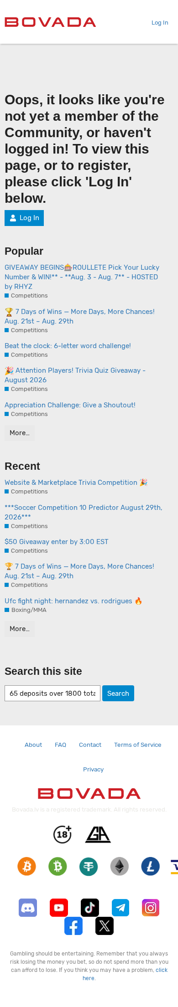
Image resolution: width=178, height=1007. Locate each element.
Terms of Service (138, 744)
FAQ (60, 744)
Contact (90, 744)
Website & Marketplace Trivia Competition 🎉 (76, 482)
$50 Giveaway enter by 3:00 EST (57, 542)
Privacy (93, 769)
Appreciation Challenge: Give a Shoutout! (70, 405)
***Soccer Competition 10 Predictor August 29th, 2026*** (83, 512)
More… (20, 433)
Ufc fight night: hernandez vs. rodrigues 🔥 (74, 601)
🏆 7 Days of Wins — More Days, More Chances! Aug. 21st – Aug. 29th (79, 571)
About (33, 744)
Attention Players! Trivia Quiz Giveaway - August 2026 (75, 375)
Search (118, 693)
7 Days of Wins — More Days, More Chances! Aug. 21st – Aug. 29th (80, 316)
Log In (160, 22)
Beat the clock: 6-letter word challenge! (68, 346)
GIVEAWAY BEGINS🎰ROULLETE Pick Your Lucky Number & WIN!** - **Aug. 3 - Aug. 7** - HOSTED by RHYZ (82, 277)
